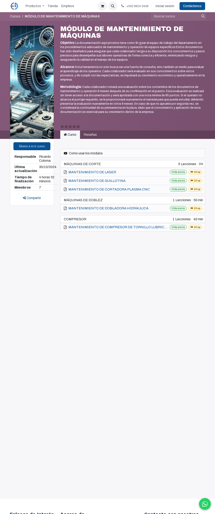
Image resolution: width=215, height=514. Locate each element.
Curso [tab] (71, 134)
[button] (112, 6)
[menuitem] (35, 6)
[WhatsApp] (205, 504)
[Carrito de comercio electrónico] (102, 6)
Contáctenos (192, 6)
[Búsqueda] (202, 16)
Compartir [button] (33, 198)
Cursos (15, 16)
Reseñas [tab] (90, 134)
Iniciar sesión (164, 6)
